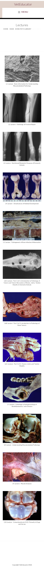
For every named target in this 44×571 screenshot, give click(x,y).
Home (5, 29)
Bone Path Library (23, 29)
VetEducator (23, 4)
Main (12, 29)
